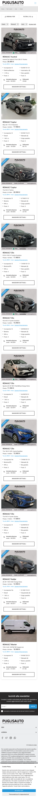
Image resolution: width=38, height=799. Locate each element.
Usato (21, 9)
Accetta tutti (19, 790)
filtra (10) (27, 16)
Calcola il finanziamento (21, 64)
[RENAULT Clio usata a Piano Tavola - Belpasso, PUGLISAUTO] (19, 367)
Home (2, 9)
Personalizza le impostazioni (19, 794)
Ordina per (11, 16)
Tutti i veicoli (9, 9)
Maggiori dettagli (19, 87)
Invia (33, 706)
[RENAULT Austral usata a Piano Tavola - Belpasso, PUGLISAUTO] (19, 41)
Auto (16, 9)
